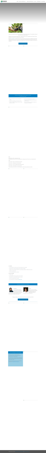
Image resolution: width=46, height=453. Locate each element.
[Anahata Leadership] (4, 1)
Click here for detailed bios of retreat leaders (23, 299)
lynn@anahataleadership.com (15, 361)
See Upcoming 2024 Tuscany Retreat (23, 43)
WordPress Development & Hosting (19, 451)
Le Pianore (13, 38)
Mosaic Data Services (26, 451)
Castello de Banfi (20, 279)
